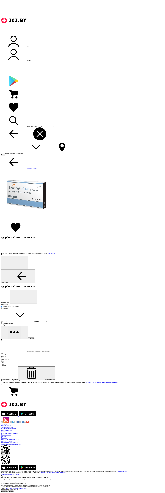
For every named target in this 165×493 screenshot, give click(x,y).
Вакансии (3, 436)
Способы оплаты (6, 435)
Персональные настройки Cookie (10, 442)
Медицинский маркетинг (8, 428)
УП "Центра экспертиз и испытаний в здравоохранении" (102, 382)
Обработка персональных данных (11, 444)
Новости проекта (6, 425)
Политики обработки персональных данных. (52, 472)
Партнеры (4, 438)
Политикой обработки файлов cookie (16, 488)
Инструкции (8, 32)
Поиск (6, 29)
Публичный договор (7, 430)
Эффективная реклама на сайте (10, 474)
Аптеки (6, 31)
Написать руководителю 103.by (10, 439)
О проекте (4, 424)
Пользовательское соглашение (9, 433)
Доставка (3, 431)
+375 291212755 (122, 471)
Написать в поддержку (7, 441)
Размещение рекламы (7, 427)
